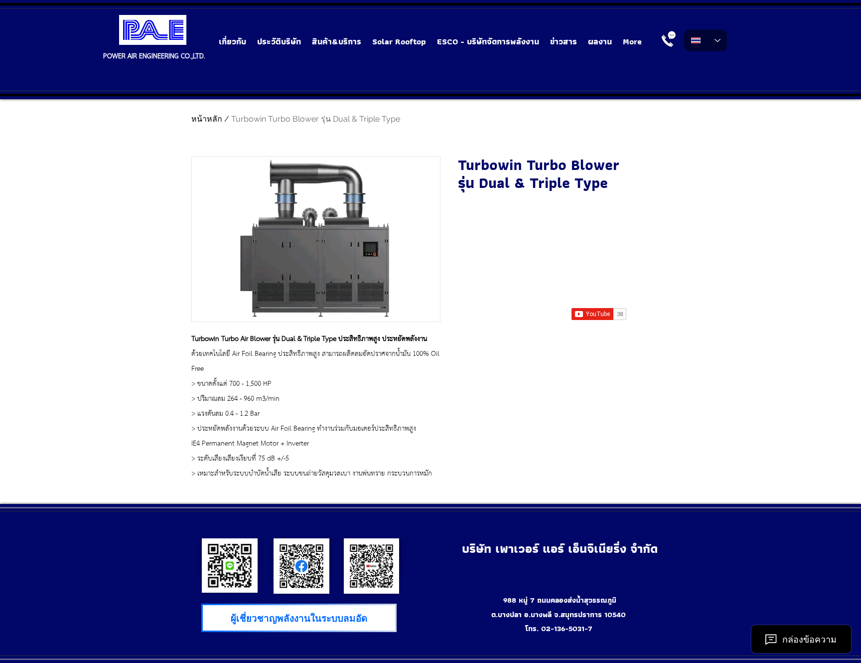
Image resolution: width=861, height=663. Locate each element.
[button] (337, 41)
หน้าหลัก (206, 119)
